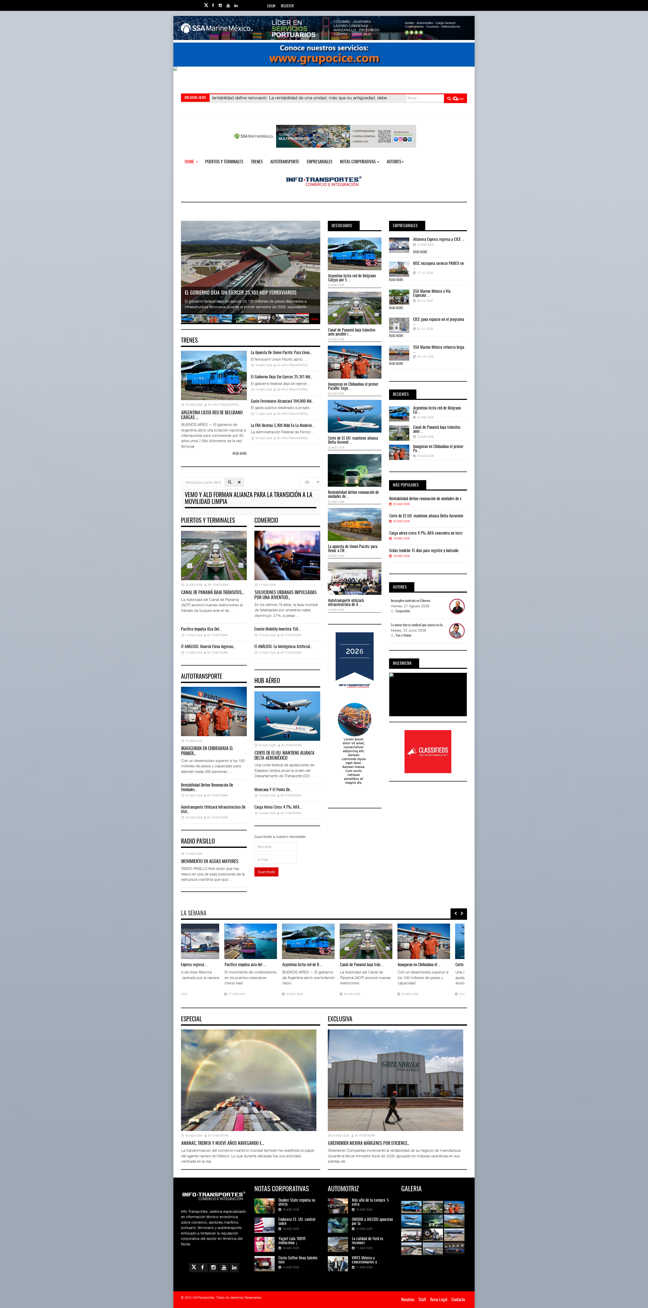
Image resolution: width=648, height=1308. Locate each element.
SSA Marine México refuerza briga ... (438, 349)
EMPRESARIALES (319, 162)
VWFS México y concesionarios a (364, 1260)
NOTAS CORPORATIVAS (358, 162)
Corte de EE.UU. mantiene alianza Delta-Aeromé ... (353, 440)
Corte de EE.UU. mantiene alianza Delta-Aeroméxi (426, 516)
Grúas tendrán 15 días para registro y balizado (423, 551)
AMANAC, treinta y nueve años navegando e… (222, 1143)
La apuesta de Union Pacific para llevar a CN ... (352, 549)
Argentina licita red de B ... (190, 965)
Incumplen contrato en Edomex (410, 601)
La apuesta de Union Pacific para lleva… (281, 353)
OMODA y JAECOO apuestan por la (372, 1222)
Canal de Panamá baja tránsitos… (212, 593)
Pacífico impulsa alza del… (201, 629)
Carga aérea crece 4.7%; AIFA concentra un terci (425, 533)
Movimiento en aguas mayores (209, 862)
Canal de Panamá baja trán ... (249, 965)
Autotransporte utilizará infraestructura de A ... (346, 603)
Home (190, 162)
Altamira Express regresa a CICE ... (438, 240)
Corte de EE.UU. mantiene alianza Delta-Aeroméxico (284, 756)
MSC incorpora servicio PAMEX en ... (438, 266)
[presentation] (456, 913)
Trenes (257, 162)
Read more (240, 454)
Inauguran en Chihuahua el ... (307, 965)
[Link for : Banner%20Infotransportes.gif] (324, 55)
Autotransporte (284, 162)
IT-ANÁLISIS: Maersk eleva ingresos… (208, 647)
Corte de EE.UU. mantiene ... (364, 965)
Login (271, 6)
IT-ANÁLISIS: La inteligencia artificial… (283, 647)
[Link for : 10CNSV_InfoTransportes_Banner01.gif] (324, 79)
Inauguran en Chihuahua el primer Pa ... (438, 449)
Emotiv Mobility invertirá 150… (277, 629)
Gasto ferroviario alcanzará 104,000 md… (282, 401)
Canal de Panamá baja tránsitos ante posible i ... (351, 332)
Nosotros (407, 1300)
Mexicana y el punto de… (273, 790)
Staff (422, 1300)
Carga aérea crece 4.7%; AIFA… (278, 807)
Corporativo (403, 611)
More (314, 319)
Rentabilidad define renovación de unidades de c (425, 499)
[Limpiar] (239, 482)
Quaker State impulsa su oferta (296, 1202)
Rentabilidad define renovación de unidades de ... (353, 495)
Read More (420, 252)
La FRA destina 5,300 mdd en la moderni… (282, 426)
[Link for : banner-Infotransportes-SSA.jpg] (324, 28)
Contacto (458, 1300)
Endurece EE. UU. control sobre (296, 1222)
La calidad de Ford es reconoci (367, 1241)
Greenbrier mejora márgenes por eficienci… (368, 1143)
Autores (394, 162)
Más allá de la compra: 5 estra (370, 1202)
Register (287, 6)
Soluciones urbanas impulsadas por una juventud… (285, 595)
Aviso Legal (438, 1300)
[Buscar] (230, 482)
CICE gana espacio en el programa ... (438, 322)
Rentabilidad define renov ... (421, 965)
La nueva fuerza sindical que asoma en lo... (418, 625)
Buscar (457, 98)
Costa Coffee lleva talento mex (297, 1260)
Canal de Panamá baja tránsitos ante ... (436, 429)
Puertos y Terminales (224, 162)
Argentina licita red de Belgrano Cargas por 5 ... (352, 278)
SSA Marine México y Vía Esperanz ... (432, 293)
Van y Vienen (403, 635)
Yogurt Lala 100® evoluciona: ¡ (292, 1241)
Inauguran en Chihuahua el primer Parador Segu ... (353, 386)
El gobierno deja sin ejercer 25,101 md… (281, 377)
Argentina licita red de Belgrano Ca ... (437, 410)
